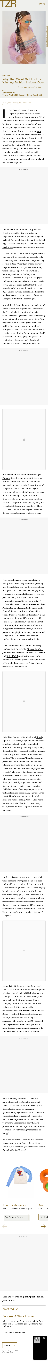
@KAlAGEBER (29, 243)
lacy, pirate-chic (10, 628)
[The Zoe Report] (8, 3)
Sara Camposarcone (29, 604)
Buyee (5, 1017)
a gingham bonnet (22, 632)
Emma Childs (9, 93)
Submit (7, 1345)
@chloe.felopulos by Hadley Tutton (46, 36)
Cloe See (40, 253)
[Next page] (43, 1226)
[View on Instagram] (24, 439)
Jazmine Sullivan (26, 607)
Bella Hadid (12, 656)
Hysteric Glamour (16, 1024)
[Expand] (36, 1338)
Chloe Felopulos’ (10, 625)
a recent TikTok (12, 474)
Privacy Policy (9, 1352)
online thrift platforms (29, 1010)
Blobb (39, 737)
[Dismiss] (44, 1338)
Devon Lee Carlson (36, 652)
